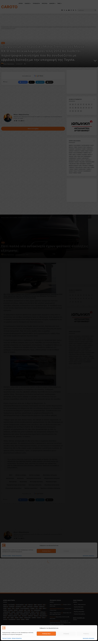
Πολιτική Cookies (6, 638)
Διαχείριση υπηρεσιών (88, 638)
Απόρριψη (66, 633)
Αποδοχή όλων (46, 633)
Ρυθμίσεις (86, 633)
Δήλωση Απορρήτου (17, 638)
